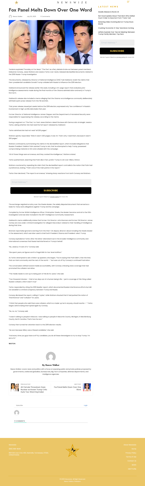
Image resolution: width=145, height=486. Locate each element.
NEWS (134, 465)
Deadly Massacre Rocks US (108, 12)
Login (85, 405)
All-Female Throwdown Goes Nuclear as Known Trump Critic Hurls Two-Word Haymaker (34, 388)
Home (134, 449)
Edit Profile (132, 469)
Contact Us (131, 461)
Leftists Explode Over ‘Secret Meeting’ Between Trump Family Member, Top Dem (116, 33)
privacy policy (54, 197)
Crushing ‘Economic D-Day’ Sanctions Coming (116, 28)
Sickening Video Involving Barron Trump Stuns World (115, 23)
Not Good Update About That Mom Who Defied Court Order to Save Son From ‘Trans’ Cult (116, 17)
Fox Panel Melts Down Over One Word (67, 387)
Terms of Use (131, 457)
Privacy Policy (131, 453)
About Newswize (130, 445)
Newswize (73, 2)
